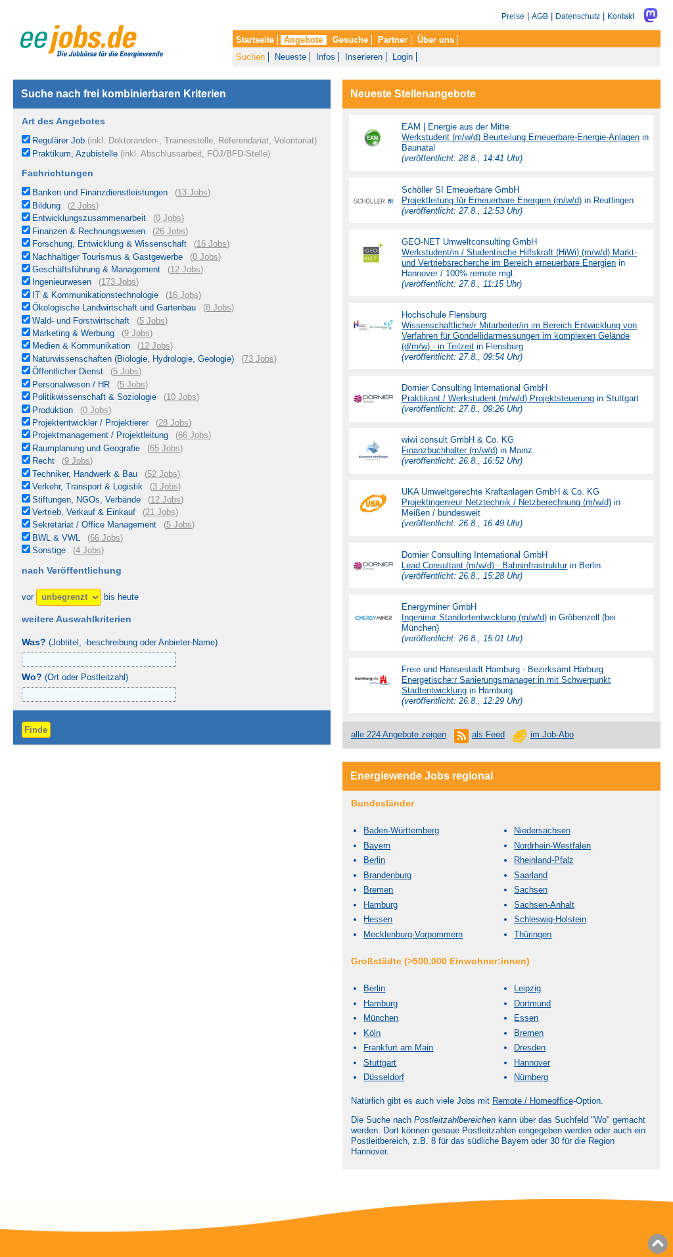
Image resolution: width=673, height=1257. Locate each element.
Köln (372, 1033)
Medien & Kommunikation (81, 346)
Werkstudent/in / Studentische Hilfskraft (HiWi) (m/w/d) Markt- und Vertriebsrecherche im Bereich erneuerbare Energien (519, 257)
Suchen (250, 57)
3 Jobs (165, 486)
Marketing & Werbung (73, 333)
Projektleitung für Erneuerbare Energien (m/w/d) (492, 200)
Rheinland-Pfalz (544, 860)
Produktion (52, 410)
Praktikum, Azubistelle (151, 154)
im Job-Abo (552, 734)
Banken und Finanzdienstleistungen (100, 192)
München (380, 1018)
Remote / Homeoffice (532, 1101)
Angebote (303, 40)
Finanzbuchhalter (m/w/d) (450, 450)
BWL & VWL (56, 538)
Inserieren (364, 57)
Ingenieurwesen (61, 282)
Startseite (255, 40)
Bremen (378, 890)
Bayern (376, 845)
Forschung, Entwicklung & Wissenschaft (109, 244)
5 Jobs (152, 321)
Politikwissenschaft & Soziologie (94, 397)
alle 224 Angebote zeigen (398, 734)
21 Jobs (160, 512)
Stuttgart (379, 1063)
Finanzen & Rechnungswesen (88, 231)
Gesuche (350, 40)
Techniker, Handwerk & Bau (84, 474)
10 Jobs (181, 397)
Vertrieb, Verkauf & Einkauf (83, 512)
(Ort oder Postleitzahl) (75, 677)
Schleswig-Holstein (550, 919)
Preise (512, 16)
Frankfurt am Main (398, 1047)
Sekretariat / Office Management (94, 525)
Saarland (530, 875)
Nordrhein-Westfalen (552, 845)
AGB (540, 16)
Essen (526, 1018)
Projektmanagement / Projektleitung (100, 435)
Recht (43, 461)
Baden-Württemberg (401, 830)
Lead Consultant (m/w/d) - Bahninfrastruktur (484, 565)
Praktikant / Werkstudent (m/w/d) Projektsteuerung (498, 398)
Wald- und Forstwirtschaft (80, 321)
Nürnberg (531, 1077)
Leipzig (527, 988)
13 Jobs (192, 192)
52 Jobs (162, 474)
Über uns (435, 40)
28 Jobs (173, 423)
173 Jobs (118, 282)
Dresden (529, 1047)
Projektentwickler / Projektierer (90, 423)
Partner (392, 40)
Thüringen (532, 934)
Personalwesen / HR (71, 384)
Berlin (374, 860)
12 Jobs (185, 269)
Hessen (377, 919)
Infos (325, 57)
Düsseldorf (383, 1077)
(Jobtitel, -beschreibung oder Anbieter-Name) (120, 642)
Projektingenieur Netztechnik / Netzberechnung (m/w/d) (506, 502)
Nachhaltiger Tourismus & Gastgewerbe (107, 257)
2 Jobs (83, 205)
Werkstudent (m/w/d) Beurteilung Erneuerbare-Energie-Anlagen (520, 137)
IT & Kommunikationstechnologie (95, 295)
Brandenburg (387, 875)
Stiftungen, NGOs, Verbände (86, 500)
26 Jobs (170, 231)
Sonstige (49, 550)
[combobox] (99, 694)
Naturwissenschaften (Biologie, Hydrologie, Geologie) (133, 359)
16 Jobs (212, 244)
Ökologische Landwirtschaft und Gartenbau (114, 307)
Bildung (46, 205)
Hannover (532, 1063)
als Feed (488, 734)
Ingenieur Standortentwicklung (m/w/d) (474, 617)
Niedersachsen (542, 830)
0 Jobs (168, 218)
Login (402, 57)
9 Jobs (137, 333)
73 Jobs (259, 359)
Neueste (290, 57)
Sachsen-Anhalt (544, 905)
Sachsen (530, 890)
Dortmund (532, 1003)
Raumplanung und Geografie (86, 448)
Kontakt (620, 16)
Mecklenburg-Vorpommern (413, 934)
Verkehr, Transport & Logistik (87, 486)
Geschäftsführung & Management (96, 269)
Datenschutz (577, 16)
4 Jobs (88, 550)
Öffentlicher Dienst (67, 371)
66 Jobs (193, 435)
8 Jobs (218, 307)
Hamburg (380, 905)
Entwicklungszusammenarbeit (89, 218)
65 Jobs (165, 448)
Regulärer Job (174, 140)
